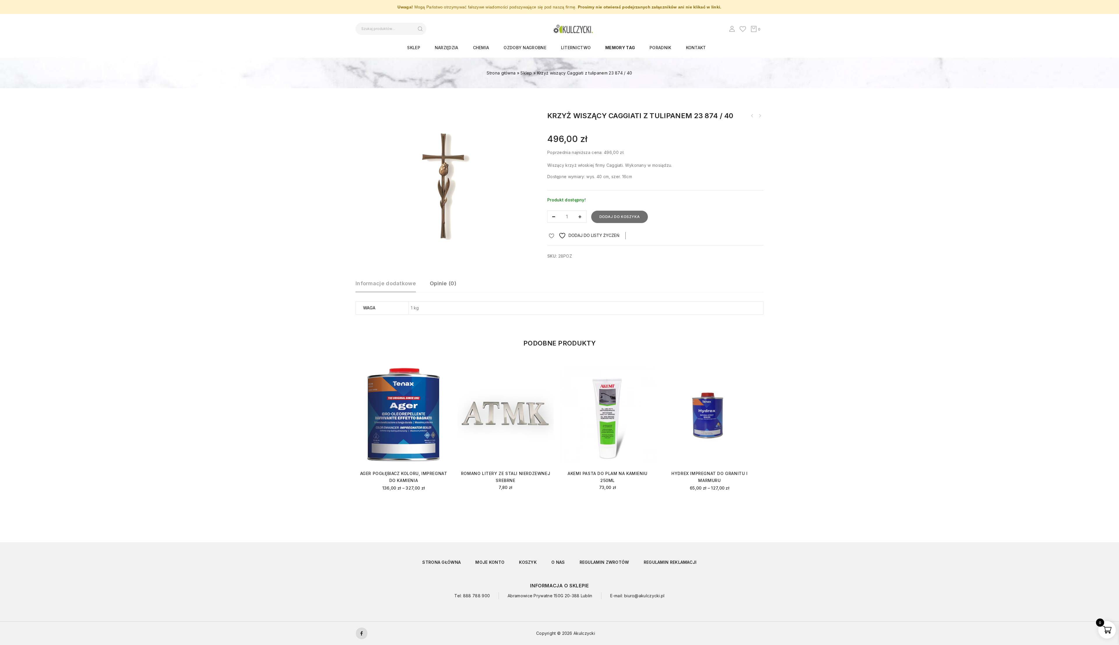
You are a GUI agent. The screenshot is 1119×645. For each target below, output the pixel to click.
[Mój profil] (732, 29)
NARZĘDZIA (446, 47)
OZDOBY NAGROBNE (525, 47)
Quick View (442, 377)
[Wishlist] (742, 28)
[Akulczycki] (573, 28)
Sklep (413, 47)
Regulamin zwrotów (604, 562)
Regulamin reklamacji (670, 562)
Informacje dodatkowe (386, 283)
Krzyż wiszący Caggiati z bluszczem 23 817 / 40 (759, 116)
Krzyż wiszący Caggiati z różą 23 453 (752, 116)
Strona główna (501, 72)
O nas (558, 562)
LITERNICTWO (576, 47)
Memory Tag (620, 47)
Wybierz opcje (403, 504)
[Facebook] (361, 633)
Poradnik (660, 47)
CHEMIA (481, 47)
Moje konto (489, 562)
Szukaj (420, 29)
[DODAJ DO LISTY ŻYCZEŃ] (442, 369)
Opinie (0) (443, 283)
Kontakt (696, 47)
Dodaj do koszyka (619, 217)
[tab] (389, 286)
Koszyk (528, 562)
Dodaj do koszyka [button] (505, 502)
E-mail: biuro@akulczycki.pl (637, 595)
